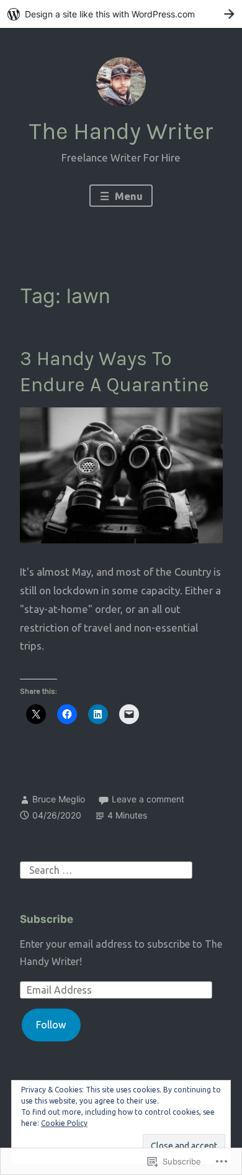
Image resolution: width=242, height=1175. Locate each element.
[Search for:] (106, 868)
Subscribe (46, 919)
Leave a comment (148, 799)
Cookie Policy (64, 1123)
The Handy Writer (121, 131)
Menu (127, 196)
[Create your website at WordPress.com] (121, 14)
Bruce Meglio (58, 799)
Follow (51, 1024)
